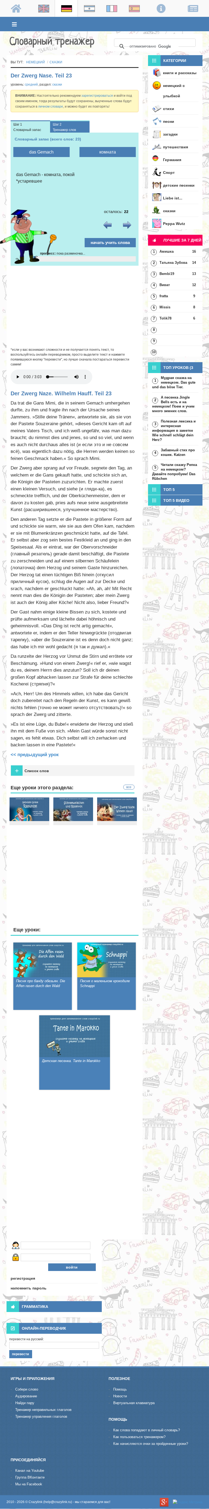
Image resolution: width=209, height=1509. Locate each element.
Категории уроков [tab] (167, 62)
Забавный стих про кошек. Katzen (178, 452)
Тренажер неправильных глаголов (43, 1410)
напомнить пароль (29, 1288)
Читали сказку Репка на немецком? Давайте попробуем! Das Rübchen (174, 472)
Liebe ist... (172, 198)
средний (31, 84)
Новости (120, 1396)
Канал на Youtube (29, 1471)
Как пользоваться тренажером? (139, 1437)
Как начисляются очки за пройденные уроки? (150, 1444)
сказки (56, 62)
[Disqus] (75, 1166)
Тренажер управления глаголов (41, 1416)
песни (168, 121)
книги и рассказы (179, 73)
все (128, 787)
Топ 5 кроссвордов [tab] (163, 491)
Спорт (169, 172)
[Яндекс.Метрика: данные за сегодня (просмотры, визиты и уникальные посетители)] (187, 1502)
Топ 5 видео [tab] (176, 500)
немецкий (35, 62)
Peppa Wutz (174, 223)
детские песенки (179, 185)
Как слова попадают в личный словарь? (146, 1430)
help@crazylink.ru (57, 1502)
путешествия (175, 147)
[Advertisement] (75, 306)
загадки (170, 134)
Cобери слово (26, 1389)
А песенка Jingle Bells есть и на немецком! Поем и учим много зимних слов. (173, 404)
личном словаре (50, 106)
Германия (172, 160)
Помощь (120, 1389)
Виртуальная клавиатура (134, 1403)
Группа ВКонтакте (30, 1477)
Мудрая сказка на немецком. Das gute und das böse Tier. (173, 382)
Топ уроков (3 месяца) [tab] (170, 369)
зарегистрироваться (97, 96)
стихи (168, 109)
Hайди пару (24, 1403)
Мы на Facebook (28, 1484)
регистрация (23, 1278)
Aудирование (26, 1396)
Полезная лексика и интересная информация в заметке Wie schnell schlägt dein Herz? (174, 430)
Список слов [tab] (32, 770)
